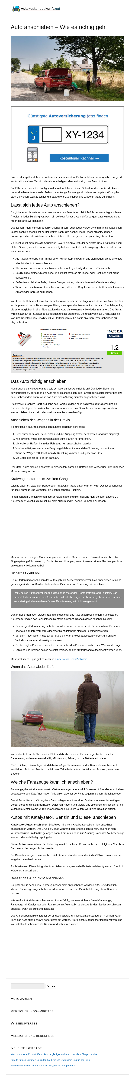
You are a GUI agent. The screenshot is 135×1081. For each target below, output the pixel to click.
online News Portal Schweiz (71, 659)
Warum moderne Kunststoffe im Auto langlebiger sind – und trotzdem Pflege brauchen (54, 1054)
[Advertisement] (67, 530)
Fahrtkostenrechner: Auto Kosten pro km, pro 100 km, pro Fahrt (43, 1065)
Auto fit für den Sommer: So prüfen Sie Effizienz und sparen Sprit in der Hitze (50, 1060)
